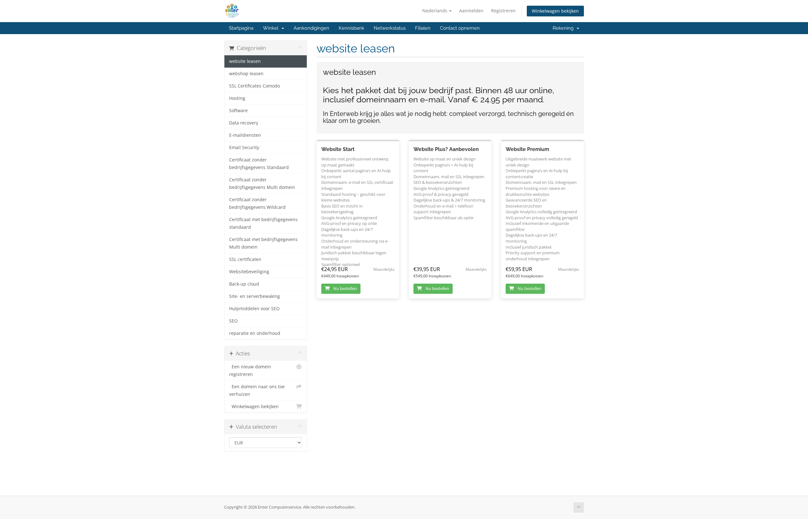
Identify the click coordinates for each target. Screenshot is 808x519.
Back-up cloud (244, 284)
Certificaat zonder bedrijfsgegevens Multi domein (262, 183)
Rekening (564, 28)
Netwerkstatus (390, 28)
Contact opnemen (460, 28)
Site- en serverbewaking (254, 296)
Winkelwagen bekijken (555, 11)
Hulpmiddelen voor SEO (254, 308)
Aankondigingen (311, 28)
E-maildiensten (245, 135)
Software (238, 110)
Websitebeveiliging (249, 272)
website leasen (245, 61)
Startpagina (241, 28)
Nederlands (435, 11)
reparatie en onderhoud (254, 333)
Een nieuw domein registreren (250, 370)
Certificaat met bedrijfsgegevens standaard (263, 223)
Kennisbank (351, 28)
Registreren (503, 11)
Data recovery (243, 123)
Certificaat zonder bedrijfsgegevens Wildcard (257, 203)
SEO (233, 321)
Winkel (272, 28)
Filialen (423, 28)
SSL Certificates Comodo (254, 86)
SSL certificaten (245, 259)
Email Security (244, 147)
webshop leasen (246, 73)
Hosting (237, 98)
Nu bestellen (344, 288)
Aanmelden (471, 11)
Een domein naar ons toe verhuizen (257, 390)
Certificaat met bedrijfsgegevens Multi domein (263, 243)
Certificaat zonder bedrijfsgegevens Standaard (259, 163)
